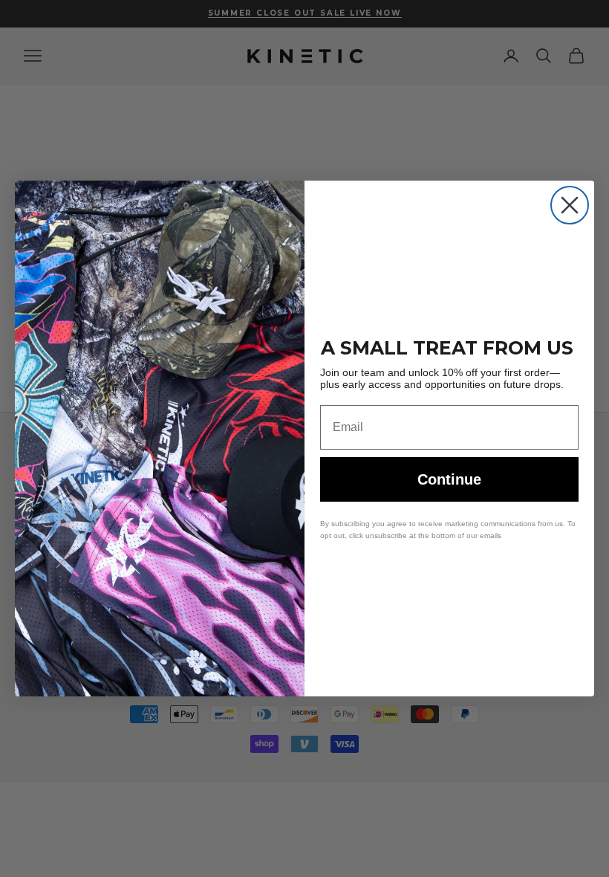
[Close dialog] (569, 205)
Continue (449, 479)
